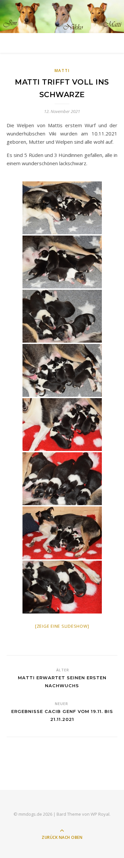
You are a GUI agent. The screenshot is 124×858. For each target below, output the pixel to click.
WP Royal (100, 814)
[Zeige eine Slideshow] (62, 626)
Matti (62, 70)
